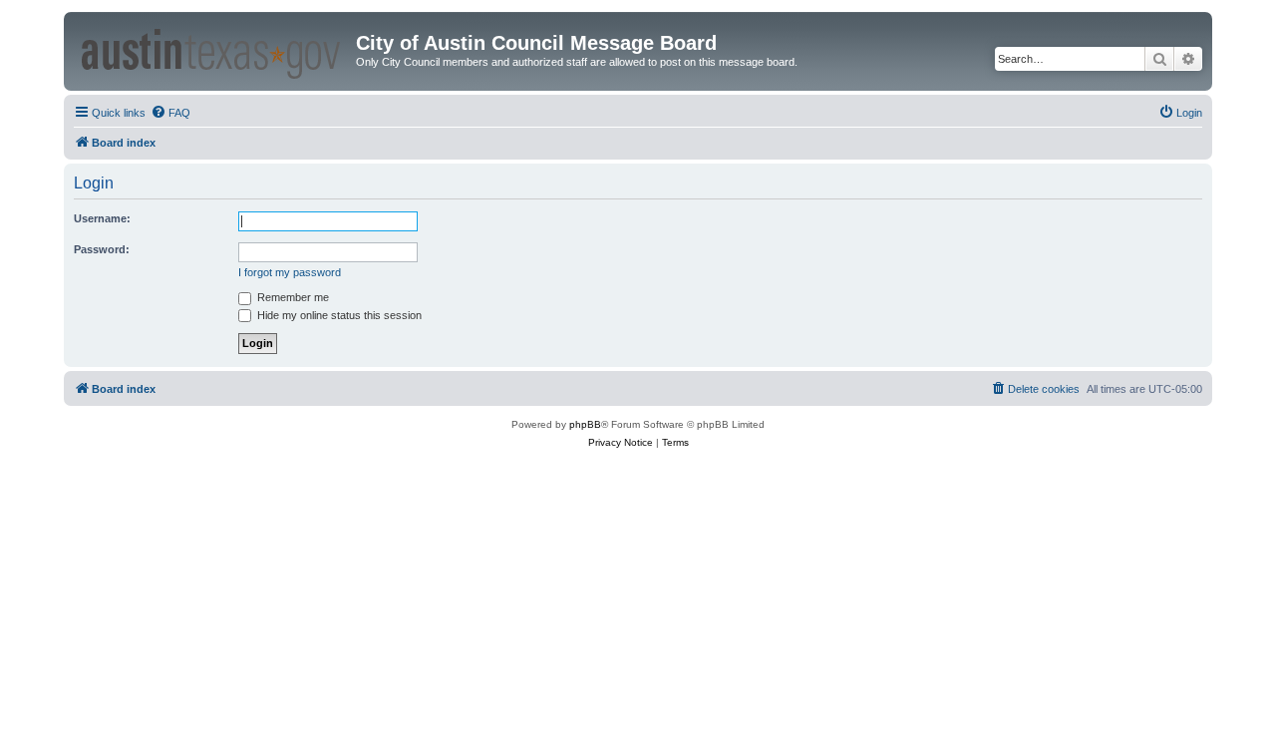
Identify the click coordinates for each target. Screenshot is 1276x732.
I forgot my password (289, 272)
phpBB (585, 424)
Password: (102, 249)
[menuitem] (170, 113)
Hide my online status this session (338, 315)
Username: (102, 218)
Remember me (291, 297)
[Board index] (212, 50)
